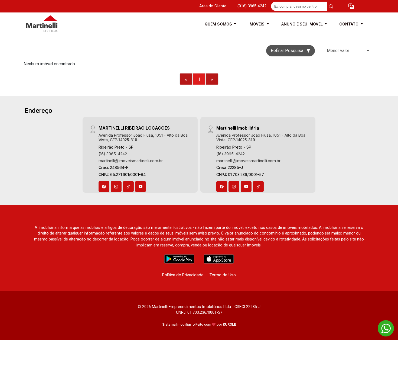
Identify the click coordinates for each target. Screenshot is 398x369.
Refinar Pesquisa (287, 50)
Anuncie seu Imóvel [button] (302, 24)
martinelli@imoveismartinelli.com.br (131, 160)
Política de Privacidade (183, 274)
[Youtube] (140, 186)
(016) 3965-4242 (251, 6)
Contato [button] (349, 24)
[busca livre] (331, 6)
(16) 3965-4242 (113, 154)
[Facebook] (104, 186)
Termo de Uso (222, 274)
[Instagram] (116, 186)
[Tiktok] (128, 186)
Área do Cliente (212, 6)
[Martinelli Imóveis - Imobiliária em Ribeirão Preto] (51, 24)
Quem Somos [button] (219, 24)
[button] (351, 6)
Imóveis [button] (257, 24)
